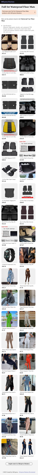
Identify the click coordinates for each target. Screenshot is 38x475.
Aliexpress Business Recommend (27, 472)
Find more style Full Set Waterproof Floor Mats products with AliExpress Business (15, 12)
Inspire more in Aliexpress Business (19, 463)
